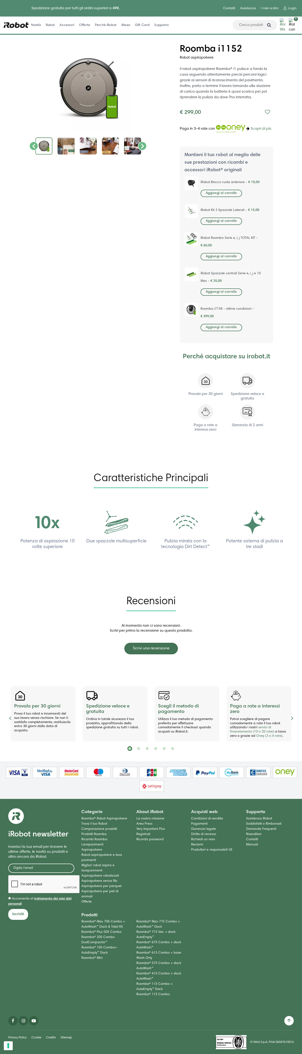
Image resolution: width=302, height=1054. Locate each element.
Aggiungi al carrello (221, 193)
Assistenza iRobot (259, 818)
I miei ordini (269, 8)
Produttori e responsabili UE (211, 850)
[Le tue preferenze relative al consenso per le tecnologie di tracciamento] (8, 1045)
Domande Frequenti (261, 829)
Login (292, 8)
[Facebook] (13, 1021)
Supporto (161, 25)
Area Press (144, 824)
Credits (51, 1037)
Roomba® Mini (92, 958)
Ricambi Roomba (94, 839)
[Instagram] (23, 1021)
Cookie (36, 1037)
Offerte (84, 25)
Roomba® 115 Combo (153, 994)
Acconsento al (39, 901)
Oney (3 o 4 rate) (269, 736)
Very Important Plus (150, 829)
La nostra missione (150, 818)
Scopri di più (261, 129)
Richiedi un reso (203, 839)
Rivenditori (253, 834)
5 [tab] (163, 748)
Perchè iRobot (106, 25)
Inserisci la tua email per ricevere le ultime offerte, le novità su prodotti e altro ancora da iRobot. (38, 852)
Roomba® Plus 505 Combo (101, 932)
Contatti (229, 8)
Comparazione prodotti (99, 829)
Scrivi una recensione (151, 649)
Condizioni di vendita (207, 818)
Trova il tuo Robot (94, 824)
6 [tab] (172, 748)
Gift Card (142, 25)
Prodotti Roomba (94, 834)
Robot (50, 25)
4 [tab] (155, 748)
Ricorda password (150, 839)
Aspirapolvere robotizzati (100, 876)
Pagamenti (199, 824)
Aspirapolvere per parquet (101, 886)
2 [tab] (138, 748)
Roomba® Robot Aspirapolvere (104, 818)
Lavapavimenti (92, 844)
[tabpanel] (43, 713)
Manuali (252, 844)
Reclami (197, 844)
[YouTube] (33, 1021)
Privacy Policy (17, 1037)
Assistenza (248, 8)
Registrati (143, 834)
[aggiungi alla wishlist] (267, 112)
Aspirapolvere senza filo (99, 881)
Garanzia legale (203, 829)
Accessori (66, 25)
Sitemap (66, 1037)
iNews (125, 25)
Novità (36, 25)
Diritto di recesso (203, 834)
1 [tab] (129, 748)
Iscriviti (18, 914)
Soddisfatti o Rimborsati (263, 824)
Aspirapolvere (91, 850)
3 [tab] (146, 748)
